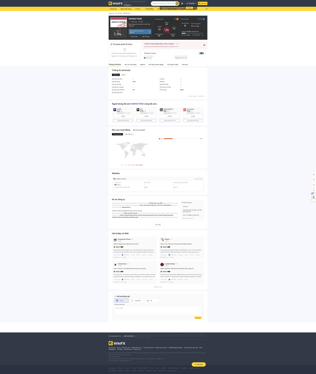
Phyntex (134, 368)
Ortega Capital (171, 370)
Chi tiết (123, 116)
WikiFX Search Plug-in (161, 347)
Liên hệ (119, 347)
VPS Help (119, 349)
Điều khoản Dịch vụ (137, 347)
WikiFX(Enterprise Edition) (176, 347)
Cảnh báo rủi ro (126, 347)
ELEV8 (157, 368)
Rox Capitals (112, 368)
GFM (155, 370)
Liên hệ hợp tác (128, 349)
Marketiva (141, 370)
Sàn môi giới (118, 13)
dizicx (152, 368)
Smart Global (161, 370)
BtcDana (120, 368)
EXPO (200, 347)
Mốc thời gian (146, 36)
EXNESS (163, 368)
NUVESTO (127, 368)
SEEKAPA (121, 370)
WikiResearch (112, 349)
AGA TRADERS (112, 370)
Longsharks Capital (193, 368)
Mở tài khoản (134, 36)
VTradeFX (183, 368)
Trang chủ (111, 13)
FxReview (148, 370)
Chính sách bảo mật (148, 347)
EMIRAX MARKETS (143, 368)
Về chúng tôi (112, 347)
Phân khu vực (137, 349)
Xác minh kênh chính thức (191, 347)
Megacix (128, 370)
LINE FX (134, 370)
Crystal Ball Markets (173, 368)
